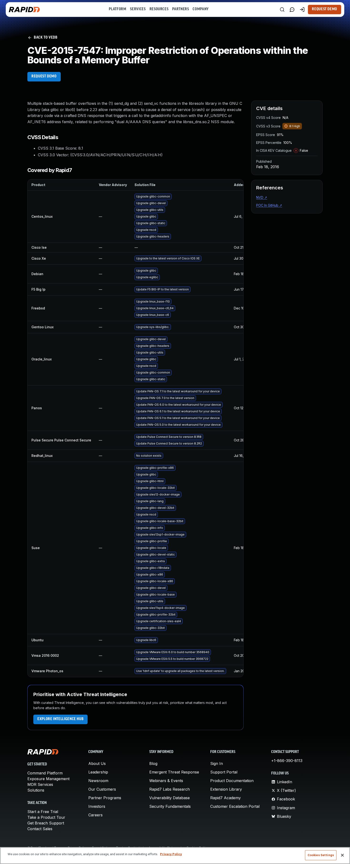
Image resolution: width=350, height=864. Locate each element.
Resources (159, 9)
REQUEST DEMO (44, 76)
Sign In (216, 763)
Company (201, 9)
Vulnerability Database (169, 797)
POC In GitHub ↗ (269, 205)
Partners (180, 9)
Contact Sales (39, 828)
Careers (95, 815)
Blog (153, 763)
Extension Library (226, 789)
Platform (117, 9)
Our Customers (102, 789)
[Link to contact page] (292, 9)
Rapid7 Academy (225, 797)
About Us (97, 763)
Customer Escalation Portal (235, 806)
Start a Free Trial (42, 811)
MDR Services (40, 784)
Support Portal (223, 772)
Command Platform (45, 773)
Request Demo (324, 9)
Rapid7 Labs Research (169, 789)
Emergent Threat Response (174, 772)
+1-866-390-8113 (286, 760)
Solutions (35, 790)
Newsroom (98, 780)
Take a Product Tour (46, 817)
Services (137, 9)
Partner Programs (104, 797)
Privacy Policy (171, 854)
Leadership (98, 772)
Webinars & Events (166, 780)
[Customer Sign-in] (302, 9)
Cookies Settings (321, 855)
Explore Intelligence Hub (60, 719)
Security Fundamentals (170, 806)
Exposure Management (48, 778)
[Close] (342, 855)
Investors (96, 806)
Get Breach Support (45, 823)
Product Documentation (232, 780)
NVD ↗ (261, 197)
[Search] (282, 9)
